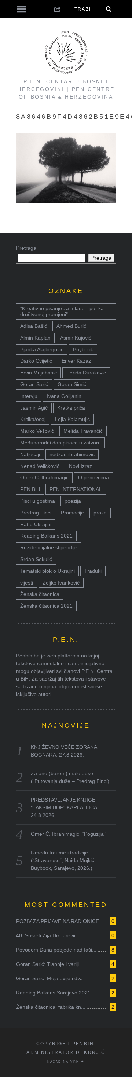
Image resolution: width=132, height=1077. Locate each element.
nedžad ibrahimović (72, 454)
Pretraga (26, 248)
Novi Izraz (80, 466)
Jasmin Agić (34, 408)
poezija (73, 501)
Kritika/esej (32, 419)
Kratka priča (71, 408)
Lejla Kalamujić (72, 419)
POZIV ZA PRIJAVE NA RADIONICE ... (60, 921)
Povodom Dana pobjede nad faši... (56, 950)
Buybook (83, 349)
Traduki (93, 571)
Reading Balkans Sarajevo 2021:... (56, 993)
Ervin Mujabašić (38, 373)
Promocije (72, 513)
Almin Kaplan (35, 338)
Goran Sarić (34, 384)
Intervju (28, 396)
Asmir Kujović (75, 338)
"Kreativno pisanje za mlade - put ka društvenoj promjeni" (62, 311)
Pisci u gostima (37, 501)
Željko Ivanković (61, 583)
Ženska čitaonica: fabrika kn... (50, 1007)
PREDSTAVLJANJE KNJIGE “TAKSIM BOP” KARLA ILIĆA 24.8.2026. (64, 807)
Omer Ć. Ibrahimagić (44, 477)
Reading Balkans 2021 (46, 536)
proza (100, 513)
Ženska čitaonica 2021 (46, 606)
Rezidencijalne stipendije (48, 547)
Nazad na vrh (64, 1061)
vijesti (26, 583)
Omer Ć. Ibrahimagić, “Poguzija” (68, 834)
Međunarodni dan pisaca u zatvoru (60, 443)
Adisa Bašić (33, 326)
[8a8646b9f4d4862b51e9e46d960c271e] (66, 201)
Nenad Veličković (39, 466)
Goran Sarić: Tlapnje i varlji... (49, 964)
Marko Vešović (37, 431)
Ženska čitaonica (39, 594)
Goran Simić (72, 384)
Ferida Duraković (86, 373)
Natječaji (30, 454)
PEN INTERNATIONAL (76, 489)
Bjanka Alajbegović (41, 349)
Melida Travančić (83, 431)
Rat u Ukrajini (35, 524)
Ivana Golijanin (64, 396)
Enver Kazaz (76, 361)
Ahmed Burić (71, 326)
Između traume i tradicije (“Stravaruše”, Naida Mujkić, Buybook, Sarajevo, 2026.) (63, 860)
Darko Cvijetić (36, 361)
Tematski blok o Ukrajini (47, 571)
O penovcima (93, 477)
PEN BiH (30, 489)
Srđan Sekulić (36, 559)
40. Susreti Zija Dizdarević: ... (50, 935)
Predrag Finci (35, 513)
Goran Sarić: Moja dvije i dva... (51, 978)
